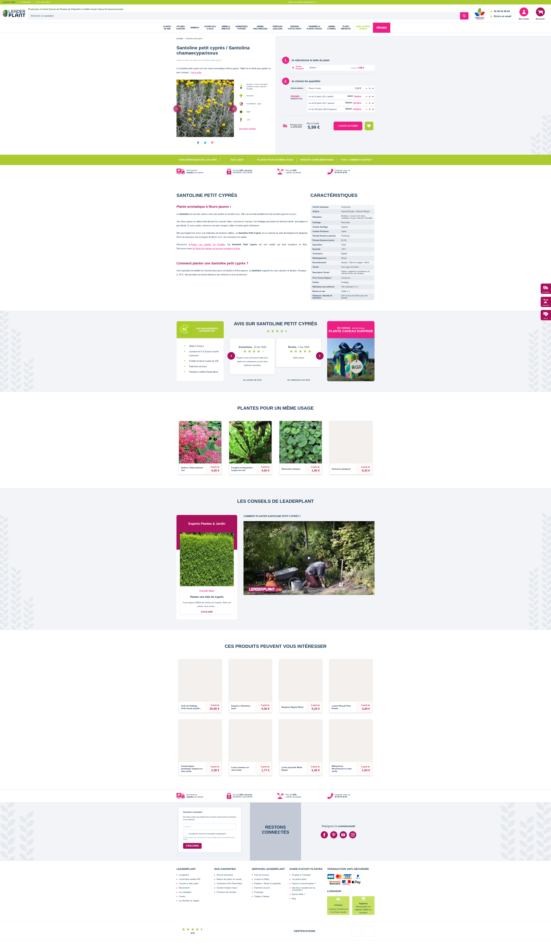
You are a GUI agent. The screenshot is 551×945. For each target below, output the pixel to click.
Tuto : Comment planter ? (356, 160)
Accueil (179, 39)
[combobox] (244, 16)
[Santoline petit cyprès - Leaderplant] (205, 108)
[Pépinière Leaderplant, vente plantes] (15, 13)
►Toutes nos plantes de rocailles (207, 244)
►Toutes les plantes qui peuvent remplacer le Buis (216, 248)
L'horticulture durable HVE (189, 857)
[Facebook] (324, 812)
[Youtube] (343, 812)
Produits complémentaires (317, 160)
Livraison (545, 292)
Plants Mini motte (346, 27)
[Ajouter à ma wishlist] (369, 126)
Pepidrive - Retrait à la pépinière (267, 861)
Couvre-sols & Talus (210, 27)
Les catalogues (185, 870)
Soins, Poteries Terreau (363, 27)
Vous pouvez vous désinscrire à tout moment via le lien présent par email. (209, 816)
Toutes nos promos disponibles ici (302, 2)
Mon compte (524, 19)
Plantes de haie (167, 27)
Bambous (194, 28)
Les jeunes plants (299, 857)
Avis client (237, 160)
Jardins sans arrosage (260, 27)
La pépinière (184, 852)
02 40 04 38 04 (502, 11)
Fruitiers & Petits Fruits (294, 27)
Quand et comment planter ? (304, 861)
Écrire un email (502, 16)
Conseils (546, 305)
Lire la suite (196, 72)
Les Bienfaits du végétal (189, 878)
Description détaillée (247, 129)
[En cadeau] (351, 359)
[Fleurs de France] (479, 14)
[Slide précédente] (177, 108)
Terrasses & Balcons (277, 27)
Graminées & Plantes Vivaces (314, 27)
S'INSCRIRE (192, 823)
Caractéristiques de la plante (198, 160)
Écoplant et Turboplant (301, 852)
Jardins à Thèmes (331, 27)
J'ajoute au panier (348, 126)
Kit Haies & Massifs (180, 27)
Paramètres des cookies (311, 933)
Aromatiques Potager (241, 27)
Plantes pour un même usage (275, 160)
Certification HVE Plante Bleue (229, 861)
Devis (546, 318)
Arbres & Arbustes (225, 27)
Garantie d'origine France (227, 865)
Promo (382, 27)
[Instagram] (352, 812)
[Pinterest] (333, 812)
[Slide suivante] (233, 108)
